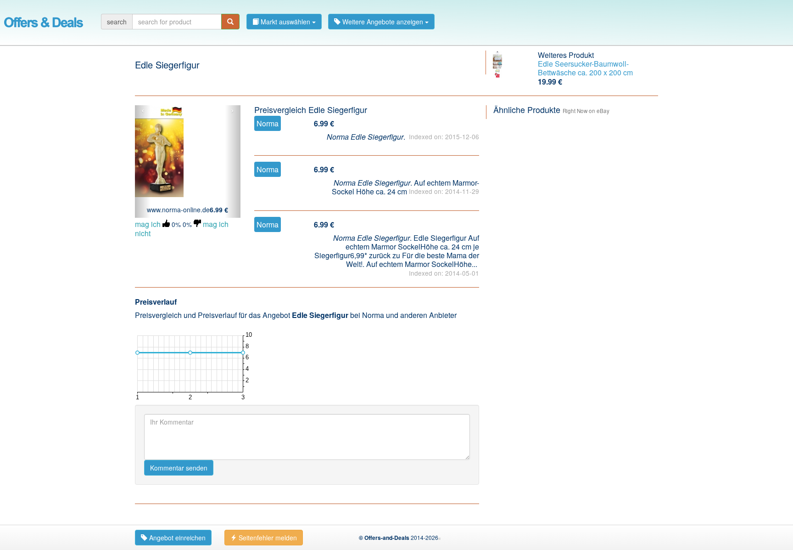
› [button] (232, 110)
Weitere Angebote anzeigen (383, 21)
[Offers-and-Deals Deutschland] (43, 21)
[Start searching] (230, 21)
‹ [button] (143, 110)
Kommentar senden (178, 467)
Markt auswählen (285, 21)
